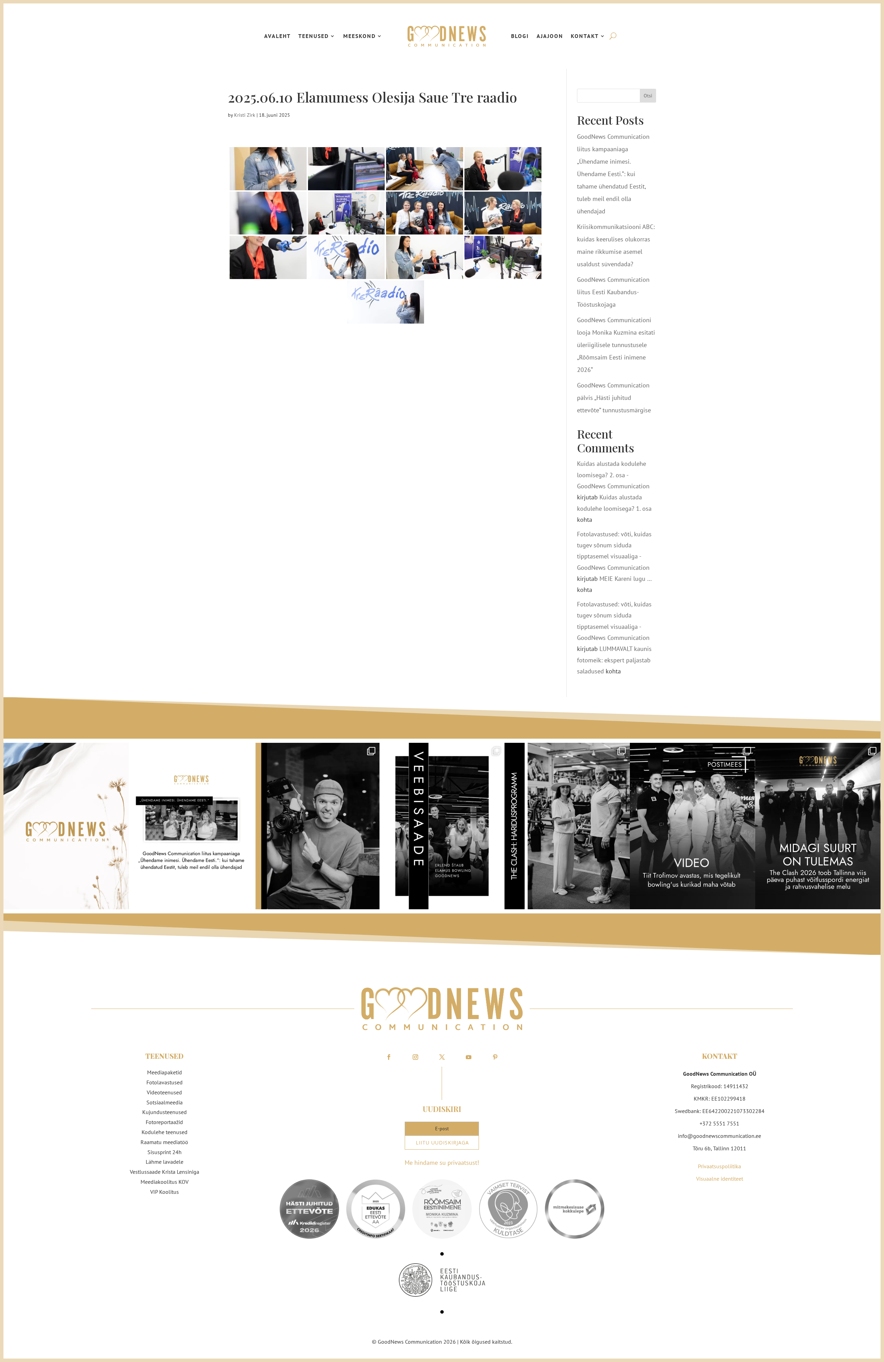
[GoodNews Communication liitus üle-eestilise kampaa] (191, 826)
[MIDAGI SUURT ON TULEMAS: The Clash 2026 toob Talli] (818, 826)
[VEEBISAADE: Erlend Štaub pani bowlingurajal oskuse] (442, 826)
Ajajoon (550, 35)
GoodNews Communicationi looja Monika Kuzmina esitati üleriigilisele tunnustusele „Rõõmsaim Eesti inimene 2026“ (616, 345)
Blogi (520, 35)
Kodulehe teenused (165, 1132)
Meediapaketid (164, 1072)
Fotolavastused (164, 1082)
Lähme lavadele (164, 1161)
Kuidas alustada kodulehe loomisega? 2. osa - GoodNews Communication (613, 475)
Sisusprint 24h (164, 1152)
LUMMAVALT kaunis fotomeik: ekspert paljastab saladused (614, 660)
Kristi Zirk (244, 115)
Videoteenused (164, 1092)
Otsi (648, 96)
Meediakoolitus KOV (165, 1181)
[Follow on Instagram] (415, 1057)
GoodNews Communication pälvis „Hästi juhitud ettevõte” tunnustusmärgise (614, 397)
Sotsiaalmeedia (164, 1102)
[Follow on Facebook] (388, 1057)
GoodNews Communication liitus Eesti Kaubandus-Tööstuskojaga (613, 292)
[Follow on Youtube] (468, 1057)
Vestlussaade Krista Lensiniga (164, 1171)
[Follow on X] (442, 1057)
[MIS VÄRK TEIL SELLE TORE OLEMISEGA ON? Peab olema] (316, 826)
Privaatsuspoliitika (719, 1166)
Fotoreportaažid (164, 1122)
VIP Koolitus (164, 1191)
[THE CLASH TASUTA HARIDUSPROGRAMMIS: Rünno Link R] (567, 826)
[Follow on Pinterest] (495, 1057)
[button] (442, 1254)
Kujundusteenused (164, 1112)
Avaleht (277, 35)
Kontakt (585, 35)
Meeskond (359, 35)
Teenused (313, 35)
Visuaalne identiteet (719, 1178)
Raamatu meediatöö (164, 1142)
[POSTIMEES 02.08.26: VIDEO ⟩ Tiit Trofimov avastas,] (692, 826)
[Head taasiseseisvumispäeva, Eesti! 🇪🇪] (66, 826)
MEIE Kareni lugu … (625, 579)
